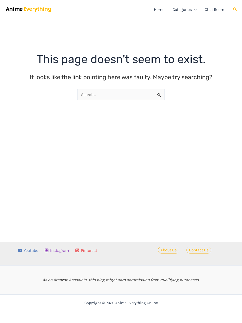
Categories (182, 9)
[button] (194, 9)
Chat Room (214, 9)
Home (159, 9)
